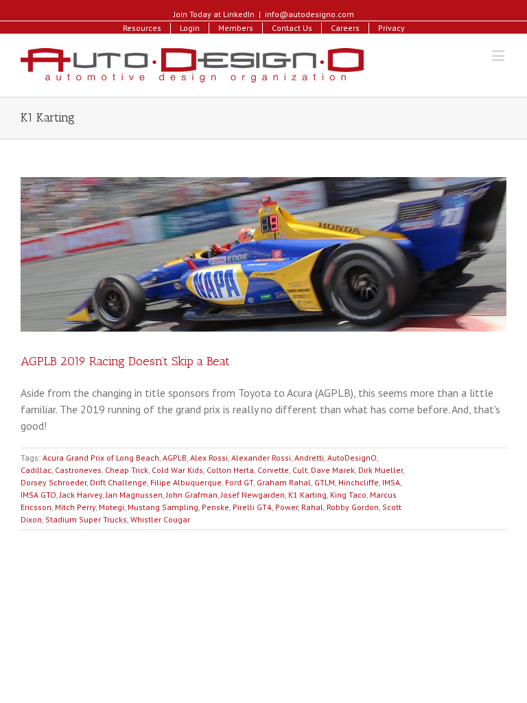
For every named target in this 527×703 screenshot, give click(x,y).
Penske (215, 507)
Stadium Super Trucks (86, 519)
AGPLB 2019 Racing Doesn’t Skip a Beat (125, 361)
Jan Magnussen (134, 494)
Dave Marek (333, 470)
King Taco (348, 494)
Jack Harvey (81, 494)
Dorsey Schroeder (53, 482)
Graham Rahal (284, 482)
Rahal (312, 507)
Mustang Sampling (163, 507)
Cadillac (36, 470)
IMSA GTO (38, 494)
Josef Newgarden (253, 494)
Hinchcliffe (358, 482)
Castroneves (78, 470)
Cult (299, 470)
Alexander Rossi (261, 457)
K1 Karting (307, 494)
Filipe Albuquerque (186, 482)
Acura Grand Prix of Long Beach (101, 457)
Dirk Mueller (380, 470)
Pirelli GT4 (252, 507)
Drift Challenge (118, 482)
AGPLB (175, 457)
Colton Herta (230, 470)
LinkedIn (239, 14)
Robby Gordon (353, 507)
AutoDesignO (352, 457)
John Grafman (192, 494)
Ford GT (239, 482)
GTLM (324, 482)
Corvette (273, 470)
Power (286, 507)
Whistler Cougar (160, 519)
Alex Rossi (209, 457)
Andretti (309, 457)
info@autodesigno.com (309, 14)
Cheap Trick (126, 470)
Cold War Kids (177, 470)
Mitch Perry (75, 507)
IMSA (391, 482)
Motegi (111, 507)
